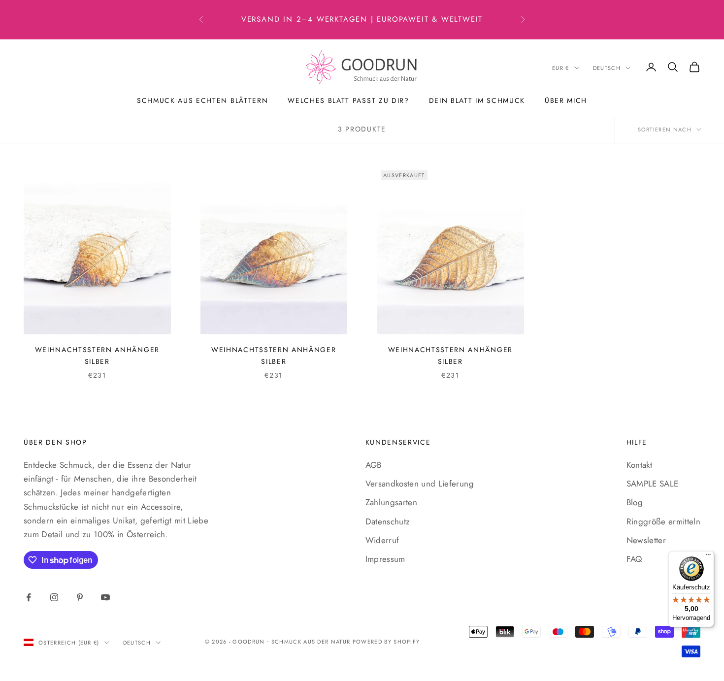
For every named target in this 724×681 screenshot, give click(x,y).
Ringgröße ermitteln (663, 521)
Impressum (385, 559)
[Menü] (708, 557)
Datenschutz (387, 521)
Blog (634, 502)
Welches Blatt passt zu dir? (348, 100)
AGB (373, 465)
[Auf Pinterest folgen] (80, 597)
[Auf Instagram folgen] (54, 597)
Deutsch (607, 68)
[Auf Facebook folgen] (28, 597)
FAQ (634, 559)
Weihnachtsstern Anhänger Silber (97, 355)
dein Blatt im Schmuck (477, 100)
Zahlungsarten (391, 502)
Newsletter (646, 540)
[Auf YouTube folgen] (105, 597)
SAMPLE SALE (652, 483)
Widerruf (382, 540)
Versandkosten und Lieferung (419, 483)
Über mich (566, 100)
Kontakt (639, 465)
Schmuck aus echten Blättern (202, 100)
